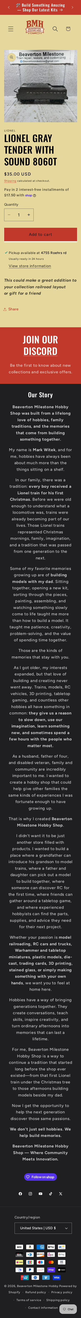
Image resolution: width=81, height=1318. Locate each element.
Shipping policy (58, 1300)
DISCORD (40, 351)
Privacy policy (61, 1292)
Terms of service (28, 1300)
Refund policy (35, 1292)
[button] (11, 29)
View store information (30, 266)
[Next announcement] (72, 7)
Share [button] (13, 309)
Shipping (10, 180)
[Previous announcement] (8, 7)
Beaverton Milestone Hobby (38, 1286)
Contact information (43, 1308)
